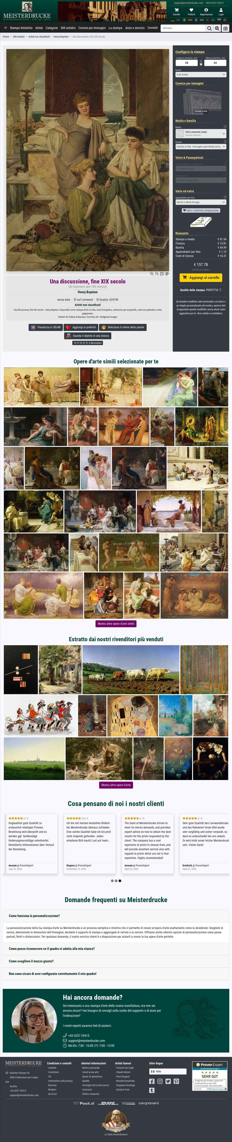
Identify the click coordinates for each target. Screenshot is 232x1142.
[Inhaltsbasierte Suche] (217, 28)
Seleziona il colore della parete (125, 327)
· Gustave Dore (122, 1089)
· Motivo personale (90, 1067)
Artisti (39, 28)
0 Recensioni (95, 342)
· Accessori (86, 1089)
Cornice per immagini (92, 28)
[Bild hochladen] (225, 28)
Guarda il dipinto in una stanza (90, 335)
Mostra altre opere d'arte (116, 785)
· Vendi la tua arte (90, 1072)
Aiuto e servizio (135, 28)
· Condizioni (53, 1072)
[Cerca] (209, 28)
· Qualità (85, 1080)
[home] (6, 27)
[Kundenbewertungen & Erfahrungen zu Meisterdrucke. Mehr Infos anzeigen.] (209, 1076)
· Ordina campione (90, 1094)
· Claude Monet (122, 1072)
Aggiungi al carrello (203, 277)
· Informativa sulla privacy (60, 1080)
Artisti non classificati (39, 36)
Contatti (153, 28)
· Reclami (51, 1089)
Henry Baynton (61, 36)
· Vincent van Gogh (124, 1067)
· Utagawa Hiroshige (125, 1085)
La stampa (115, 28)
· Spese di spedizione (91, 1076)
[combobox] (201, 74)
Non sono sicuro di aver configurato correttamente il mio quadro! (52, 974)
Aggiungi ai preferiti (83, 327)
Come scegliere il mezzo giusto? (31, 961)
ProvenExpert (26, 865)
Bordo (178, 70)
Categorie (52, 28)
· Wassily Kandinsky (125, 1080)
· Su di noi (52, 1094)
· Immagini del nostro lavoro (95, 1085)
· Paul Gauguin (122, 1076)
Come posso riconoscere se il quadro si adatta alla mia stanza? (52, 949)
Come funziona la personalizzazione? (34, 916)
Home (6, 36)
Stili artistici (68, 28)
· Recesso (52, 1085)
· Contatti (51, 1067)
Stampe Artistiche (21, 28)
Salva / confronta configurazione (202, 210)
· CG (49, 1076)
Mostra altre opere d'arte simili (116, 623)
